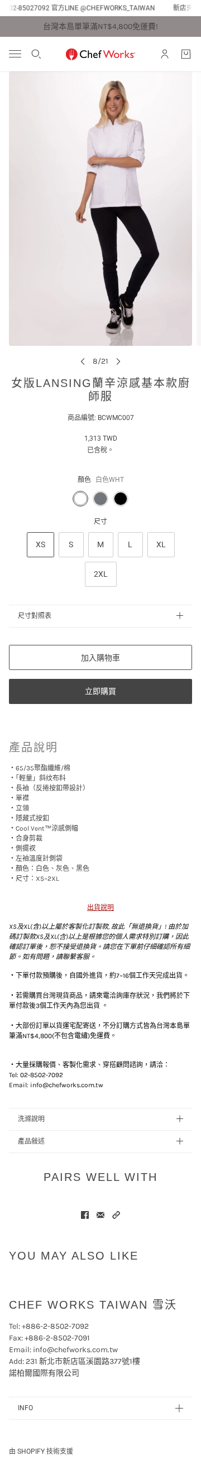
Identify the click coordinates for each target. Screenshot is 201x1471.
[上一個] (83, 361)
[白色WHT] (80, 498)
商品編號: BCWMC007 (101, 418)
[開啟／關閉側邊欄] (15, 53)
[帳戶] (165, 54)
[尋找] (36, 54)
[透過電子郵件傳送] (100, 1215)
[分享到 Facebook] (85, 1215)
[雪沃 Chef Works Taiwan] (100, 54)
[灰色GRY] (100, 498)
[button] (116, 1215)
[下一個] (118, 361)
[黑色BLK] (120, 498)
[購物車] (186, 54)
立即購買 (100, 691)
